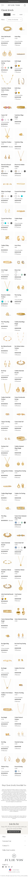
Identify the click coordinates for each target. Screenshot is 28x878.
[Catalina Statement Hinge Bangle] (21, 438)
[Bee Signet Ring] (7, 636)
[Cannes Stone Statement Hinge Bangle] (21, 508)
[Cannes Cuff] (7, 107)
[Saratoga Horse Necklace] (7, 463)
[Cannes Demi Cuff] (21, 414)
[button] (2, 5)
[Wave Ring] (7, 508)
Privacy (19, 875)
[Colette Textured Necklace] (21, 710)
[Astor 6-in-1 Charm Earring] (7, 53)
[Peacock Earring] (21, 759)
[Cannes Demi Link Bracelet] (7, 535)
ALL (7, 14)
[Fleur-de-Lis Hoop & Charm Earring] (7, 157)
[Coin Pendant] (21, 586)
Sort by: (10, 19)
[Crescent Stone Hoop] (7, 211)
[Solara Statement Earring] (21, 611)
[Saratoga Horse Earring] (21, 463)
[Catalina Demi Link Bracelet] (21, 363)
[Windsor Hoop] (7, 759)
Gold (14, 14)
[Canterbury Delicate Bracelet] (7, 562)
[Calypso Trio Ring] (7, 414)
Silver (20, 14)
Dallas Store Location (8, 850)
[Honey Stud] (21, 262)
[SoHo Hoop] (21, 80)
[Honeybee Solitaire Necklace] (7, 287)
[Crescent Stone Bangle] (21, 184)
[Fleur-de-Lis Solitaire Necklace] (21, 157)
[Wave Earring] (21, 287)
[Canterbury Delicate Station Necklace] (7, 80)
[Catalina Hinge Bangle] (7, 486)
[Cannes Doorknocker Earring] (21, 389)
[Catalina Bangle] (21, 211)
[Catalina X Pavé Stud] (21, 660)
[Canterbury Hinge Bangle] (21, 107)
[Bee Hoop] (7, 363)
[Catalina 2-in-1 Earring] (21, 486)
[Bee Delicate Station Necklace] (21, 338)
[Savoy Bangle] (7, 262)
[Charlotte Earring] (21, 734)
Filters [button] (3, 19)
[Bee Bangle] (7, 660)
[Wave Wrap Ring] (7, 314)
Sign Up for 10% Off (14, 831)
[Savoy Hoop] (21, 238)
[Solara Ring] (21, 29)
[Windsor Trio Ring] (21, 685)
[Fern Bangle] (7, 710)
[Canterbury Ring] (21, 134)
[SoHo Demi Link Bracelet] (7, 586)
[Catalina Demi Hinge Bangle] (21, 314)
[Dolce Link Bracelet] (7, 29)
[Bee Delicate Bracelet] (7, 338)
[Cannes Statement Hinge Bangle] (7, 611)
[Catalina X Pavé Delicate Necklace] (7, 685)
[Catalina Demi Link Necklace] (7, 389)
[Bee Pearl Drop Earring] (21, 636)
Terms (15, 875)
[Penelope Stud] (7, 438)
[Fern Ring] (7, 734)
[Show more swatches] (11, 68)
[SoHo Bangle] (21, 53)
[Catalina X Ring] (7, 238)
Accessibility (25, 875)
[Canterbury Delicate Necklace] (21, 562)
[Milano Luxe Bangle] (7, 184)
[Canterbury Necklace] (7, 134)
